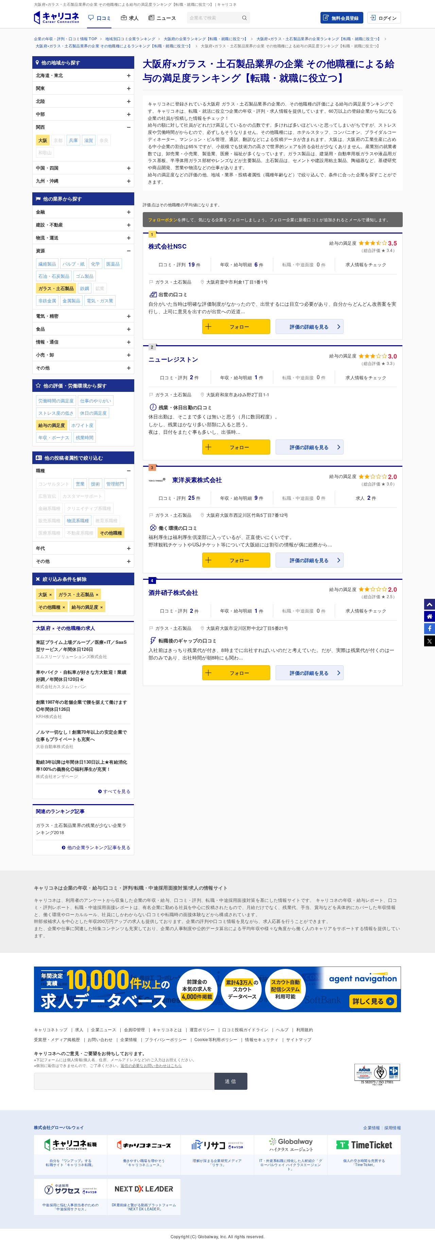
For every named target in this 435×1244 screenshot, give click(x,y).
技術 (95, 483)
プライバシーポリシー (166, 1039)
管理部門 (115, 483)
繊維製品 (47, 263)
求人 (134, 17)
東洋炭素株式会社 (197, 479)
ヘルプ (282, 1029)
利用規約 (304, 1029)
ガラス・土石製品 (76, 594)
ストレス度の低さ (56, 413)
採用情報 (392, 1127)
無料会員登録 (345, 18)
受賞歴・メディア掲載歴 (57, 1039)
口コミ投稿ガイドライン (245, 1029)
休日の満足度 (93, 413)
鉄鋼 (84, 288)
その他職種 (49, 607)
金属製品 (71, 300)
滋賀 (88, 140)
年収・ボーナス (53, 437)
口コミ (104, 17)
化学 (95, 263)
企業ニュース (103, 1029)
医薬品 (113, 263)
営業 (80, 483)
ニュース (166, 17)
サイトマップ (298, 1039)
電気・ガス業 (100, 300)
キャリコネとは (167, 1029)
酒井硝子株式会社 (173, 592)
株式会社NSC (168, 246)
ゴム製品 (84, 276)
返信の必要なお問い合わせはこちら (151, 1065)
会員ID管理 (134, 1029)
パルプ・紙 (74, 263)
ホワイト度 (82, 425)
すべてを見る (116, 791)
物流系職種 (78, 520)
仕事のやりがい (95, 400)
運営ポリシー (202, 1029)
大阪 (42, 594)
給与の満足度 (85, 607)
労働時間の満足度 (56, 400)
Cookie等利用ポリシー (216, 1039)
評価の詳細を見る (309, 326)
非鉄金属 (47, 300)
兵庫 (73, 140)
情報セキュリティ (261, 1039)
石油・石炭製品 (53, 276)
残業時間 (84, 437)
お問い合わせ (100, 1039)
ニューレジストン (173, 359)
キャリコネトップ (50, 1029)
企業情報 (128, 1039)
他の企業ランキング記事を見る (98, 847)
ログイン (388, 18)
